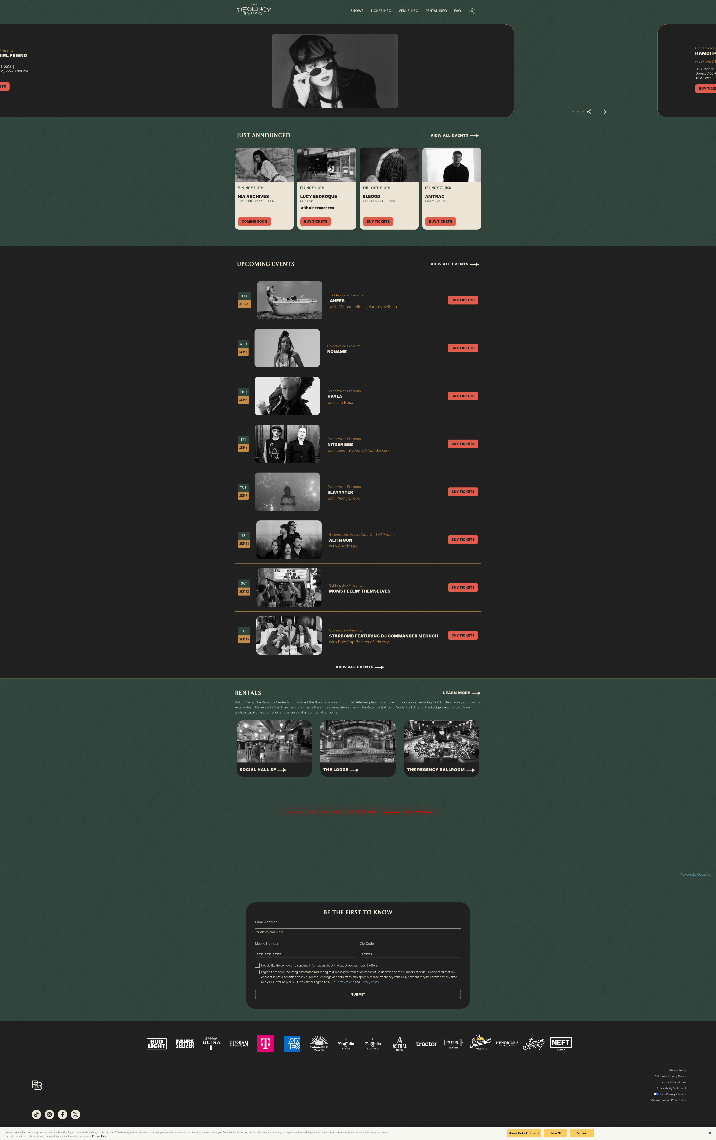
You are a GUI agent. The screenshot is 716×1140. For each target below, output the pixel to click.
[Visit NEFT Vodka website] (561, 1043)
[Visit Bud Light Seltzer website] (185, 1043)
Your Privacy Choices (673, 1094)
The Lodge (336, 769)
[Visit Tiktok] (36, 1114)
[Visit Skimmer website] (480, 1043)
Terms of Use (345, 982)
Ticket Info (381, 11)
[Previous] (590, 113)
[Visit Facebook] (62, 1114)
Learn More (457, 693)
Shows (357, 11)
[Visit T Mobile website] (265, 1043)
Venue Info (409, 11)
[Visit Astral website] (400, 1043)
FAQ (457, 11)
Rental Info (436, 11)
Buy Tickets (151, 89)
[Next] (604, 113)
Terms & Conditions (673, 1082)
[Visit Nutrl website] (453, 1043)
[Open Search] (472, 11)
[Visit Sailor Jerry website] (534, 1043)
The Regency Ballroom (436, 769)
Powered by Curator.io (696, 874)
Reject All (555, 1133)
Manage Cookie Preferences (524, 1133)
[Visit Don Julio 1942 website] (346, 1043)
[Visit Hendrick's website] (507, 1043)
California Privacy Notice (670, 1076)
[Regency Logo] (254, 9)
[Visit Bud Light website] (157, 1043)
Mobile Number (267, 944)
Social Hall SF (258, 769)
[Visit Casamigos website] (319, 1043)
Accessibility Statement (671, 1088)
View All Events (450, 135)
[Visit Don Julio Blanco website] (373, 1043)
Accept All (582, 1133)
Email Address (266, 922)
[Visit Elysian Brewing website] (239, 1043)
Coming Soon (254, 222)
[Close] (710, 1133)
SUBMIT (358, 994)
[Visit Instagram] (49, 1114)
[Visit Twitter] (75, 1114)
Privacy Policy (370, 982)
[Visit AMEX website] (292, 1043)
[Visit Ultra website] (212, 1043)
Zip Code (367, 944)
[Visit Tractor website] (427, 1043)
